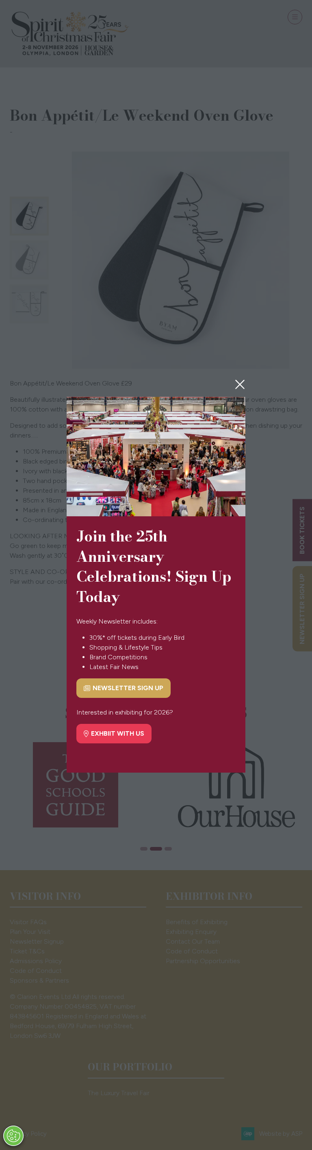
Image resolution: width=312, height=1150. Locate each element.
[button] (239, 384)
